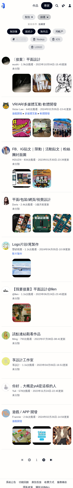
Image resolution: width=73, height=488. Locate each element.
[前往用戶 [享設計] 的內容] (6, 361)
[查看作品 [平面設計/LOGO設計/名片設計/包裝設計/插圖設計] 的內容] (21, 83)
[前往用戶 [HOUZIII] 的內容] (6, 150)
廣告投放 (36, 482)
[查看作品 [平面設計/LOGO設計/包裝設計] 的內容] (41, 83)
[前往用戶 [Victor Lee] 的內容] (6, 105)
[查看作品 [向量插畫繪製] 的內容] (21, 312)
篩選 (42, 17)
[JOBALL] (3, 6)
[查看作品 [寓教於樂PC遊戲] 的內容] (41, 435)
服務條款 (62, 482)
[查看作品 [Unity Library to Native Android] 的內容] (62, 435)
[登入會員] (70, 6)
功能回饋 (24, 482)
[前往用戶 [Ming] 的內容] (6, 335)
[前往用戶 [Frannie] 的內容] (6, 413)
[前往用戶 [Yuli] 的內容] (6, 387)
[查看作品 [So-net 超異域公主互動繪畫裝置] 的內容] (62, 127)
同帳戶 (59, 31)
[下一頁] (43, 460)
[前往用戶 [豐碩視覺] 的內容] (6, 246)
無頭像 (13, 31)
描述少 (29, 31)
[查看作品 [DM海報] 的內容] (21, 223)
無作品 (44, 31)
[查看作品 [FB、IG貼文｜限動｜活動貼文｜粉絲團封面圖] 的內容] (21, 178)
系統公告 (11, 482)
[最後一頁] (51, 460)
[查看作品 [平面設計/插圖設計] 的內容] (62, 83)
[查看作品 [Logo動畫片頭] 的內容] (21, 268)
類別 (27, 17)
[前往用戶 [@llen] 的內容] (6, 290)
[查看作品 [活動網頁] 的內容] (41, 223)
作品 (35, 5)
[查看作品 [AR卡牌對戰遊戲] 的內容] (21, 435)
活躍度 (41, 24)
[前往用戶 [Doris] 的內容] (6, 201)
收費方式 (49, 482)
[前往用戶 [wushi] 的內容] (6, 61)
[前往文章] (63, 6)
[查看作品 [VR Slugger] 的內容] (21, 127)
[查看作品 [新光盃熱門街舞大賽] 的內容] (41, 178)
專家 (47, 5)
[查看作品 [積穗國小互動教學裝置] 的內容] (41, 127)
